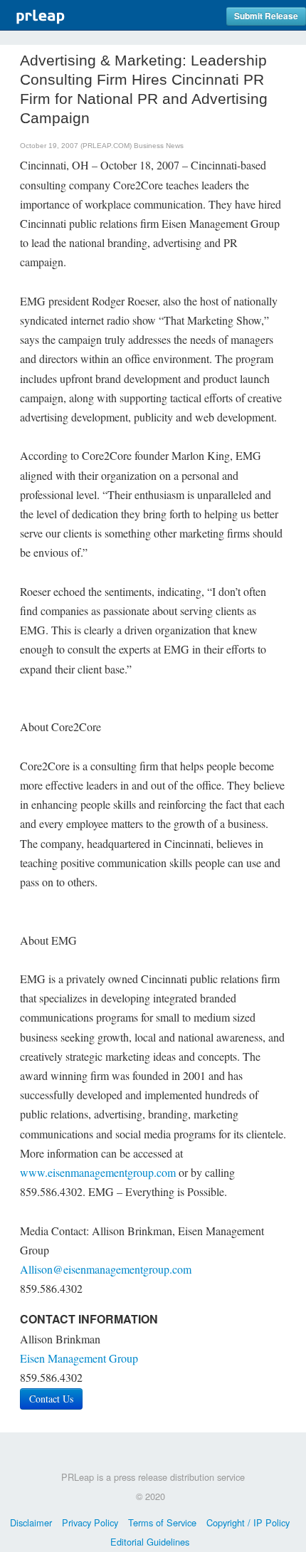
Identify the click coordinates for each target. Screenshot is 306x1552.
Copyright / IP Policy (248, 1522)
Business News (159, 146)
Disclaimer (31, 1522)
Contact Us (51, 1398)
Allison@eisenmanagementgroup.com (105, 1269)
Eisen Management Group (79, 1358)
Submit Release (266, 16)
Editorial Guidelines (149, 1541)
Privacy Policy (90, 1522)
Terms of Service (162, 1522)
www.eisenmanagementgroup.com (98, 1172)
